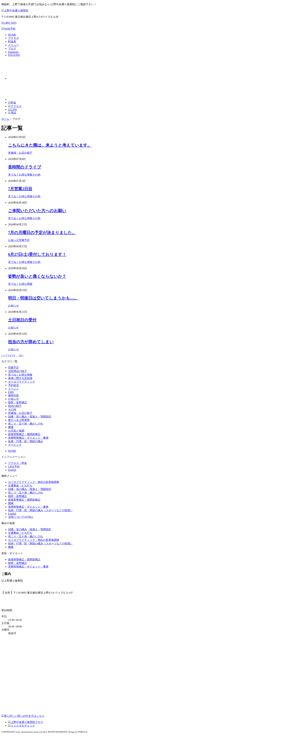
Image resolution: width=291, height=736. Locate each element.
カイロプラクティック (21, 381)
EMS (11, 392)
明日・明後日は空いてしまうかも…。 (43, 298)
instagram (13, 52)
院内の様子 (15, 406)
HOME (12, 34)
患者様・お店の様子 (20, 152)
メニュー (13, 45)
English (12, 470)
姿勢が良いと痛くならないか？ (37, 276)
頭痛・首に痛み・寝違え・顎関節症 (29, 416)
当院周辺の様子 (17, 371)
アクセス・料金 (17, 463)
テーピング (15, 444)
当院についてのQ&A (20, 516)
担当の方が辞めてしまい (31, 342)
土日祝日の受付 (22, 320)
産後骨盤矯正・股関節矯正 (24, 434)
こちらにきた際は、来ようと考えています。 (49, 145)
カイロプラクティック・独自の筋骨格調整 (33, 482)
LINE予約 (14, 466)
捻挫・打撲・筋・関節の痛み (25, 441)
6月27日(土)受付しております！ (37, 254)
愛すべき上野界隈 (19, 420)
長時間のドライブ (24, 167)
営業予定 (24, 240)
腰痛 (10, 427)
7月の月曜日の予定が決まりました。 (42, 232)
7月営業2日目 (20, 189)
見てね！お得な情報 (20, 174)
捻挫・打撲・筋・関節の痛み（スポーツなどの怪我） (40, 510)
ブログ (12, 48)
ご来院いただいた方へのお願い (37, 210)
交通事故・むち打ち (20, 485)
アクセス (13, 38)
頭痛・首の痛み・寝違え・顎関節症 (29, 489)
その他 (36, 174)
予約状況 (13, 385)
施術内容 (13, 395)
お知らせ (13, 240)
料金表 (12, 41)
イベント (13, 388)
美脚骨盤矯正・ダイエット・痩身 (28, 437)
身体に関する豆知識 (20, 378)
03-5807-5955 (9, 22)
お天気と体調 (16, 430)
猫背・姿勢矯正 (17, 402)
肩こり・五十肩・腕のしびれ (25, 423)
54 (20, 355)
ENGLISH (14, 55)
